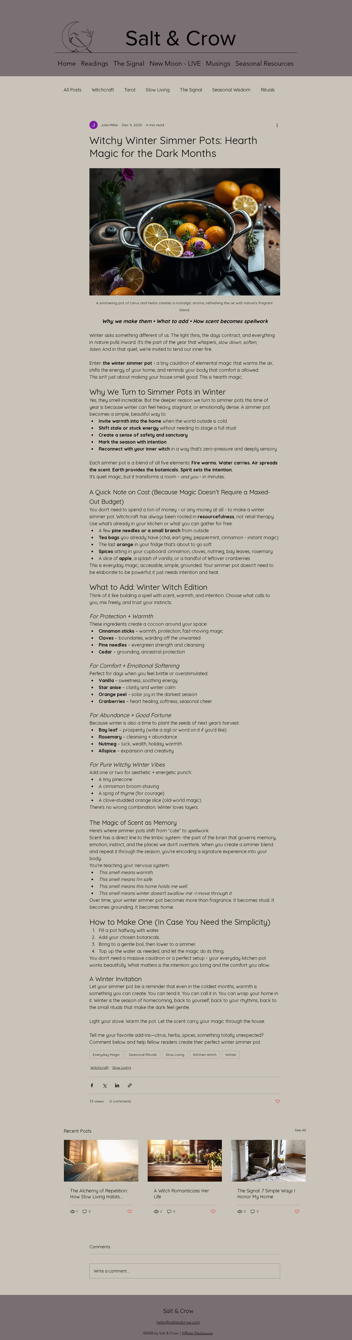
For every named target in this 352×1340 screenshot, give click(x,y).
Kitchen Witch (204, 1054)
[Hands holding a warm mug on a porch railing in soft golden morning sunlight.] (101, 1161)
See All (300, 1130)
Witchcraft (103, 90)
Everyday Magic (106, 1054)
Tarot (130, 90)
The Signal (191, 90)
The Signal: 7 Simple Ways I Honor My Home (266, 1194)
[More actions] (277, 125)
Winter (230, 1054)
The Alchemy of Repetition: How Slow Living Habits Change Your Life (99, 1194)
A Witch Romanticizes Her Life (181, 1194)
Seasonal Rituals (143, 1054)
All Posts (72, 90)
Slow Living (158, 90)
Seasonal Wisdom (231, 90)
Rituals (268, 90)
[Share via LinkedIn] (117, 1085)
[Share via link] (129, 1085)
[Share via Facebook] (91, 1085)
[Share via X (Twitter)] (104, 1085)
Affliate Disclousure (197, 1333)
